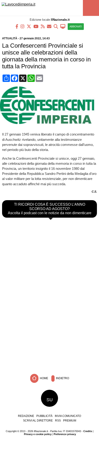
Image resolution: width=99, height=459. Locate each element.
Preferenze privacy (65, 434)
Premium (69, 420)
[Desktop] (62, 26)
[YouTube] (35, 26)
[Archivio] (56, 26)
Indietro (62, 378)
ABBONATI (76, 26)
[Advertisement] (49, 337)
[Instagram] (22, 26)
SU (50, 399)
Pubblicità (44, 416)
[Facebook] (16, 26)
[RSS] (43, 26)
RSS (58, 420)
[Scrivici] (49, 26)
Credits (87, 431)
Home (43, 378)
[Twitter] (29, 26)
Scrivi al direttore (38, 420)
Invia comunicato (68, 416)
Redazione (26, 416)
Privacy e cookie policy (38, 434)
